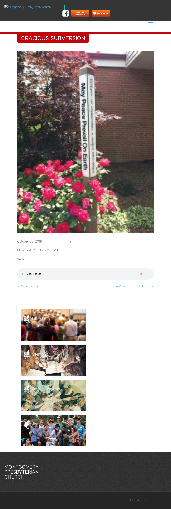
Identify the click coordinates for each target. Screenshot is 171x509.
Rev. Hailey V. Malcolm (75, 250)
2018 (30, 259)
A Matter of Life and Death (135, 286)
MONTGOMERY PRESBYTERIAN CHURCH (21, 472)
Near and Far (27, 286)
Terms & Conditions (133, 500)
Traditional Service (57, 241)
